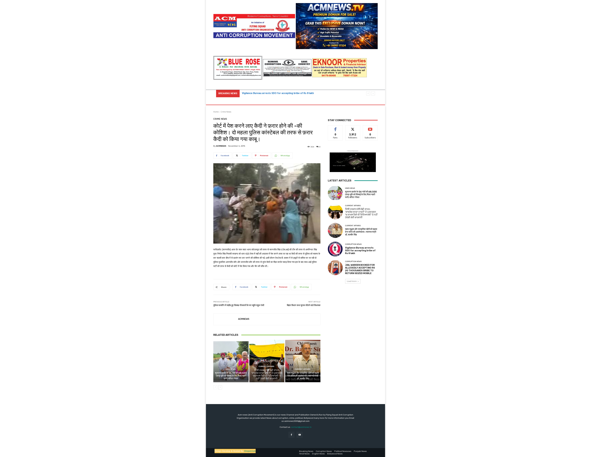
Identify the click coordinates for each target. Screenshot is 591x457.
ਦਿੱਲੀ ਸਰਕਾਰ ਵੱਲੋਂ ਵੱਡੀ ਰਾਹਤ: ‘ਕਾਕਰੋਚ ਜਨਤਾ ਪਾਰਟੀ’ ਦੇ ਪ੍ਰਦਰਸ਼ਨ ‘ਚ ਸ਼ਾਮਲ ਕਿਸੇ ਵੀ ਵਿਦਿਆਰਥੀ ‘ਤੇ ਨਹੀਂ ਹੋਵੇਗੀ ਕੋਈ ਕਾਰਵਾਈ (266, 374)
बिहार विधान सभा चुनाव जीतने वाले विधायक (303, 305)
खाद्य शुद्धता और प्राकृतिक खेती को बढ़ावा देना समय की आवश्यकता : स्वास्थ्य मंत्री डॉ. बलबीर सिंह (303, 376)
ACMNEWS (221, 146)
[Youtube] (300, 435)
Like (335, 127)
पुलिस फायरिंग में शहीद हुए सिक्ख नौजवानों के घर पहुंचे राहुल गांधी (238, 305)
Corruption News (353, 244)
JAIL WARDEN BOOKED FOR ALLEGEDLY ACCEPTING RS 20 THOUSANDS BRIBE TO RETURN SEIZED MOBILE (360, 269)
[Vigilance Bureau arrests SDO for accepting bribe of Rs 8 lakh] (335, 249)
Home (216, 111)
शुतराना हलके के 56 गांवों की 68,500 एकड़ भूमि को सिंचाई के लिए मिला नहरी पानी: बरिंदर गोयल (231, 376)
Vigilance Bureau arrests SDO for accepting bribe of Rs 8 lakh (360, 250)
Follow (352, 127)
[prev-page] (215, 387)
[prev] (368, 93)
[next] (373, 93)
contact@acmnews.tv (301, 427)
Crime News (226, 111)
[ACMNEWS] (226, 319)
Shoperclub (250, 451)
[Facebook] (291, 435)
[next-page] (220, 387)
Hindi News (230, 369)
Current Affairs (266, 366)
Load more (352, 281)
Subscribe (370, 127)
